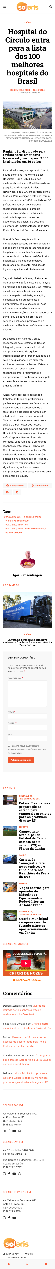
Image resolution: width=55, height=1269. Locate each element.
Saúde (27, 22)
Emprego (23, 883)
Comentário (14, 678)
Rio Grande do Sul (30, 799)
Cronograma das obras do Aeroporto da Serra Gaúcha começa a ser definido (27, 1060)
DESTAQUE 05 (25, 796)
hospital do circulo (18, 521)
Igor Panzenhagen (20, 90)
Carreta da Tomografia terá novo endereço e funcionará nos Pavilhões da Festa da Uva (27, 642)
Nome (11, 711)
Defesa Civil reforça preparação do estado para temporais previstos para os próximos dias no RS (35, 811)
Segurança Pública (30, 914)
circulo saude (33, 517)
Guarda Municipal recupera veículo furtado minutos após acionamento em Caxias (33, 925)
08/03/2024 (39, 90)
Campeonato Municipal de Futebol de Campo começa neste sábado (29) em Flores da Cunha (33, 840)
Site (10, 734)
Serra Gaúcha (14, 533)
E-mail (12, 722)
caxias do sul (13, 517)
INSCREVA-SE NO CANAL (29, 980)
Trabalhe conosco (18, 1257)
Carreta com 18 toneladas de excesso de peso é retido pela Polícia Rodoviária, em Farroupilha (24, 1042)
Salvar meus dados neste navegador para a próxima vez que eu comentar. (27, 749)
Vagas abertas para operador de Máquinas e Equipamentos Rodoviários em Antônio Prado (34, 896)
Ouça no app (12, 1254)
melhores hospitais (17, 525)
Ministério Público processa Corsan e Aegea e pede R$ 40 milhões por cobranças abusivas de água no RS (25, 1078)
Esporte (23, 827)
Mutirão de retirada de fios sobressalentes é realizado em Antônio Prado (24, 1010)
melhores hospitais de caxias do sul (26, 529)
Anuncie (29, 1254)
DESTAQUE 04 (25, 911)
